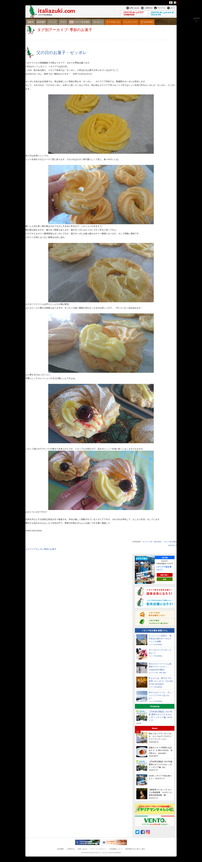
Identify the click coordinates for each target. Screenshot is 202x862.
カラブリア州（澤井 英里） (152, 542)
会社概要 (60, 849)
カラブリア (30, 549)
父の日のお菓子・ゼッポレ (61, 52)
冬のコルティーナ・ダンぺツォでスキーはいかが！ (160, 695)
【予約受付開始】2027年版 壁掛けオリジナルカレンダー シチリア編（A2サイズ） (160, 716)
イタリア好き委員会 (155, 644)
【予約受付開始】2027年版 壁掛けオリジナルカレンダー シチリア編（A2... (160, 764)
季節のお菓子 (50, 549)
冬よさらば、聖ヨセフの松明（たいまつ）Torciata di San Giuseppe (161, 681)
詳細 (164, 579)
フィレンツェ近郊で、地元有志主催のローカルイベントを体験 (160, 638)
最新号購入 (165, 575)
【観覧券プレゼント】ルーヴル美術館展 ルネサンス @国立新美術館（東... (160, 792)
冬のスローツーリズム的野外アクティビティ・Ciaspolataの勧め (160, 666)
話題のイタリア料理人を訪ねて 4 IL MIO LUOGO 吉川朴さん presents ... (160, 750)
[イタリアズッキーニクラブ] (134, 13)
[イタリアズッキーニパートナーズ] (161, 13)
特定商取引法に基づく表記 (135, 849)
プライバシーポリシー (98, 849)
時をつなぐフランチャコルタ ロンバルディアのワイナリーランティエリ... (160, 736)
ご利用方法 (70, 849)
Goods (138, 723)
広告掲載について (115, 849)
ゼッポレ (40, 549)
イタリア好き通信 (170, 542)
